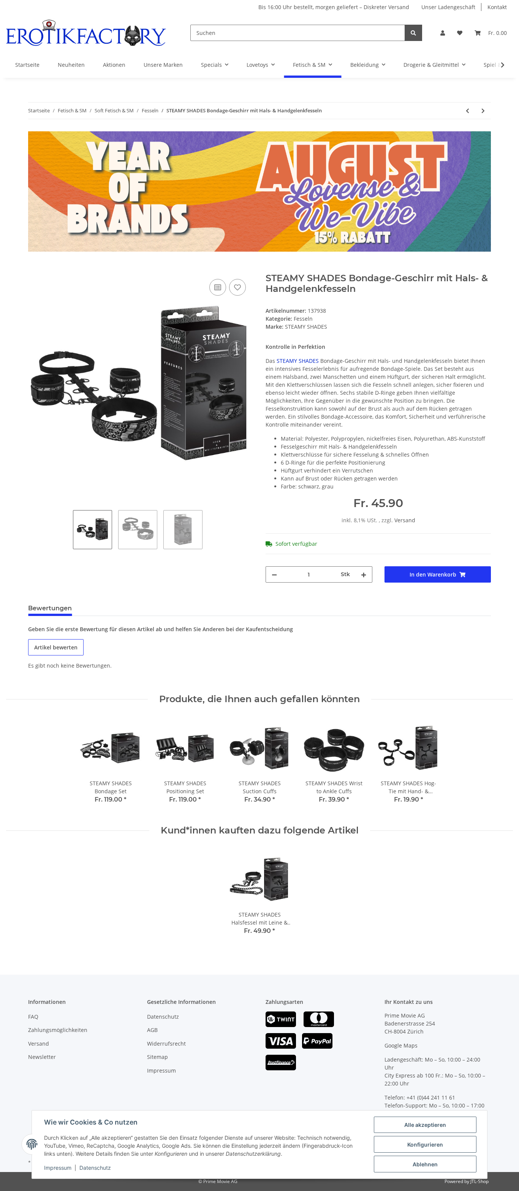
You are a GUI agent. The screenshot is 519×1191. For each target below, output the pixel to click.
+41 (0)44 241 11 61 (431, 1097)
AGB (152, 1029)
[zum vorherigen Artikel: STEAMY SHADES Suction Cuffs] (467, 110)
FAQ (33, 1016)
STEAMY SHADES (298, 360)
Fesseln (303, 318)
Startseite (27, 64)
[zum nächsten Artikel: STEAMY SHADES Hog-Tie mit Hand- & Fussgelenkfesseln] (483, 110)
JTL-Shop (479, 1181)
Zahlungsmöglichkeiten (57, 1029)
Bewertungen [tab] (50, 608)
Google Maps (401, 1045)
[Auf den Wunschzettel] (237, 287)
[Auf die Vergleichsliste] (217, 287)
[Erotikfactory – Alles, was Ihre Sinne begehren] (86, 33)
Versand (404, 520)
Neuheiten (71, 64)
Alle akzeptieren (425, 1125)
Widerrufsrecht (166, 1043)
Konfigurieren (425, 1144)
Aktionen (114, 64)
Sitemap (157, 1056)
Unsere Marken (163, 64)
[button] (442, 33)
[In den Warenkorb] (34, 269)
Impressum (161, 1070)
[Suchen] (413, 33)
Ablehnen (425, 1164)
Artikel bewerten (56, 647)
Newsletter (42, 1056)
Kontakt (497, 7)
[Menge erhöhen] (363, 574)
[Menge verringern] (274, 574)
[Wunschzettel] (459, 33)
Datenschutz (163, 1016)
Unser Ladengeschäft (448, 7)
